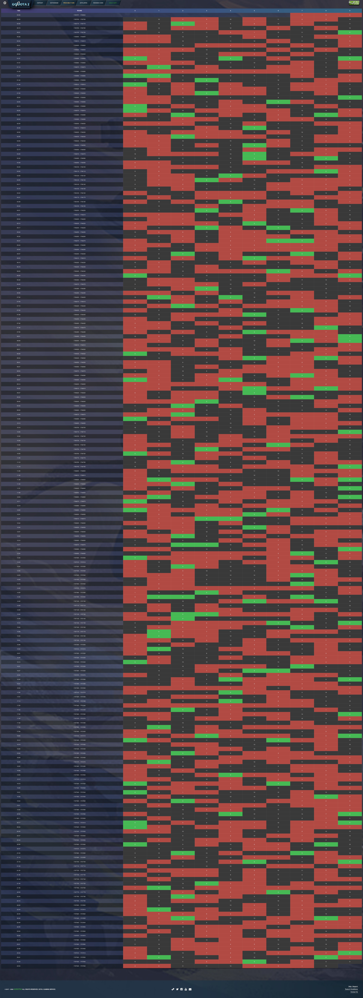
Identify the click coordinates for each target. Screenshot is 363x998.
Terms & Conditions (351, 989)
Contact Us (354, 992)
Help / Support (353, 986)
